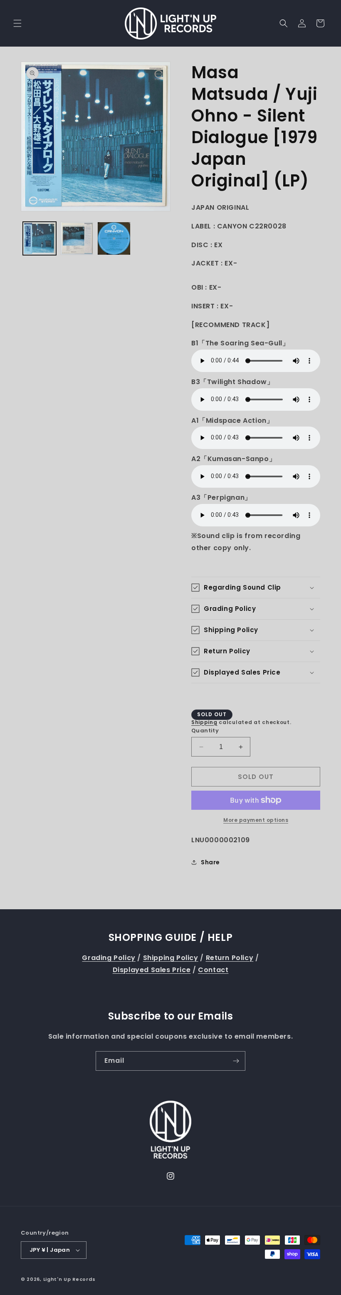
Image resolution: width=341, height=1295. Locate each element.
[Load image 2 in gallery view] (77, 238)
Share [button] (210, 862)
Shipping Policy (170, 958)
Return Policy (230, 958)
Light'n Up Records (69, 1279)
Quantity (205, 730)
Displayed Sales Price (152, 970)
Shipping (204, 722)
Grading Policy (108, 958)
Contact (213, 970)
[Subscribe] (236, 1061)
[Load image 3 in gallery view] (114, 238)
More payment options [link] (255, 820)
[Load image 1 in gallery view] (39, 238)
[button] (17, 23)
